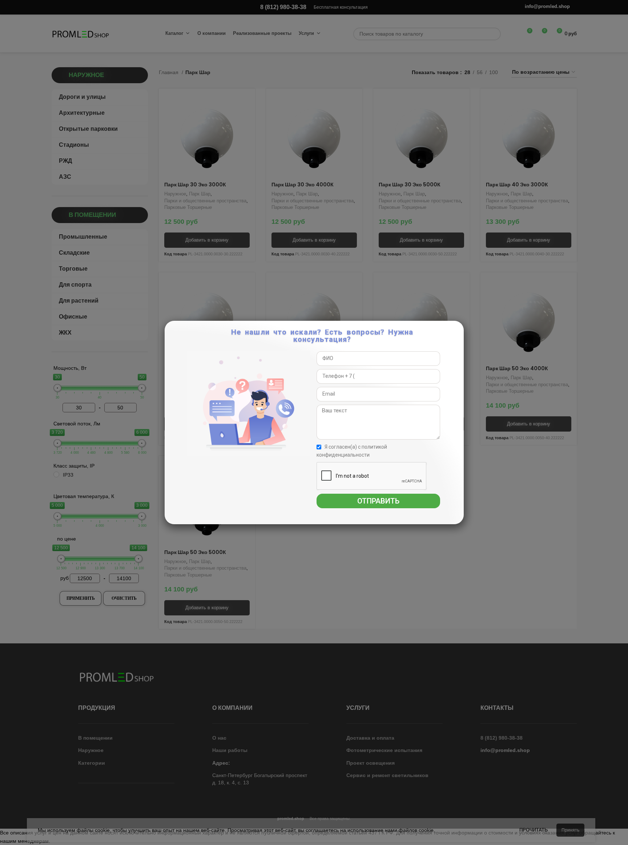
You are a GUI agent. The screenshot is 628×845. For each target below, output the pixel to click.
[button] (457, 330)
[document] (314, 422)
